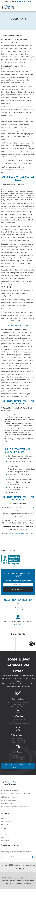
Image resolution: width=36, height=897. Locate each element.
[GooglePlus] (23, 869)
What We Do (5, 828)
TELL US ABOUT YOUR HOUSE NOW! (18, 600)
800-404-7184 (24, 1)
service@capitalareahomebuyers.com (20, 533)
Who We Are (5, 825)
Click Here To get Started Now (18, 325)
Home (3, 818)
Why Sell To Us (6, 821)
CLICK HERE (18, 624)
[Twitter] (20, 869)
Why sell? (4, 834)
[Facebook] (17, 869)
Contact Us (4, 837)
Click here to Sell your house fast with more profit (18, 766)
